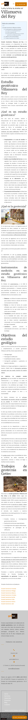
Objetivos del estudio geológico (12, 36)
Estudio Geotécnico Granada (8, 588)
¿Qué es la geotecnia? (11, 32)
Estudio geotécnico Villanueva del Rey (13, 29)
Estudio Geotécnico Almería (8, 593)
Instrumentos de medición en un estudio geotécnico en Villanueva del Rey (15, 34)
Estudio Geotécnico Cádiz (7, 599)
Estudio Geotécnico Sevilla (8, 597)
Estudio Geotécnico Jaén (7, 603)
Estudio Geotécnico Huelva (8, 601)
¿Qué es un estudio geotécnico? (13, 30)
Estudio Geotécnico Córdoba (8, 595)
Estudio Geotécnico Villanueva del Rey (12, 27)
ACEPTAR (4, 718)
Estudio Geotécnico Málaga (8, 590)
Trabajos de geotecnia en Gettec (12, 38)
